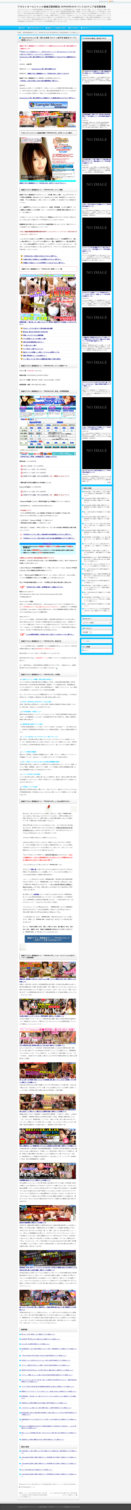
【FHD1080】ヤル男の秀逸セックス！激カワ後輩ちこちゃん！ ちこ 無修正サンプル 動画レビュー (97, 539)
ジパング (59, 1484)
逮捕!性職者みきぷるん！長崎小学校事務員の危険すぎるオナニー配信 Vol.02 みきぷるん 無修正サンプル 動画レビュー (97, 559)
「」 (34, 869)
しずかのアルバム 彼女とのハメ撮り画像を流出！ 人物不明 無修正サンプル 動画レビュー (46, 1407)
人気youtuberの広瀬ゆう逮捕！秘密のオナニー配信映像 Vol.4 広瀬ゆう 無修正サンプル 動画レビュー (97, 500)
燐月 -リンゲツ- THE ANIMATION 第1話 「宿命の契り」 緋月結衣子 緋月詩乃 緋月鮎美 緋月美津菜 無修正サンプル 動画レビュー (33, 1494)
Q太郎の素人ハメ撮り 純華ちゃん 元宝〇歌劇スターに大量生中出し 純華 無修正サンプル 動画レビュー (97, 493)
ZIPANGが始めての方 (36, 28)
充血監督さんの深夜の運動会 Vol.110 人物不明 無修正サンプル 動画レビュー (42, 1439)
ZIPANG (54, 1484)
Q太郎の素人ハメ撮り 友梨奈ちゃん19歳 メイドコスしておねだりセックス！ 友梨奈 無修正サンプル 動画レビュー (97, 587)
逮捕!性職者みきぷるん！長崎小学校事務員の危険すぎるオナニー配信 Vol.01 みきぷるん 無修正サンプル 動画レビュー (97, 575)
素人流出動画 (72, 1484)
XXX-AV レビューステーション (92, 28)
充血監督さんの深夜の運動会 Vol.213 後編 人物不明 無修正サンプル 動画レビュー (44, 1403)
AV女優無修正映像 (46, 1484)
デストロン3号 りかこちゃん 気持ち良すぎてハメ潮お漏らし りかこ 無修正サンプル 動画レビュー (97, 545)
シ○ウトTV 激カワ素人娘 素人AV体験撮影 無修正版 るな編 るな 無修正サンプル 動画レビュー (47, 1386)
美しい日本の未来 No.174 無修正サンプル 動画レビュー (37, 1469)
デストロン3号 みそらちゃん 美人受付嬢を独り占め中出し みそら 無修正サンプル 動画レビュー (97, 610)
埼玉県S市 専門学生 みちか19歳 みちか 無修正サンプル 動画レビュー (40, 1339)
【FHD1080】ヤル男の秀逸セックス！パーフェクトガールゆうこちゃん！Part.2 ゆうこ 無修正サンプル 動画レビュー (97, 599)
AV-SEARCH (74, 28)
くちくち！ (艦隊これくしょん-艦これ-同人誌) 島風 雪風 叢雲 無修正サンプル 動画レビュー (47, 1375)
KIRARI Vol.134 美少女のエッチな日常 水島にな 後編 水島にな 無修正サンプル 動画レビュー (47, 1370)
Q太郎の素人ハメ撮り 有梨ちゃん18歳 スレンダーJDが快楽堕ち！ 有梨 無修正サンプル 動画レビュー (97, 552)
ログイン (86, 650)
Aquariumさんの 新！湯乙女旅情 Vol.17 (31, 1484)
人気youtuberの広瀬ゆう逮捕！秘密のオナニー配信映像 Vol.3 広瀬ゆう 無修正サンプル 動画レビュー (97, 507)
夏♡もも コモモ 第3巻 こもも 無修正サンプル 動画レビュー (38, 1334)
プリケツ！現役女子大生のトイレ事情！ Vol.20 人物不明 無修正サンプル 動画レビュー (45, 1365)
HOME (23, 28)
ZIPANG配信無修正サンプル (27, 1487)
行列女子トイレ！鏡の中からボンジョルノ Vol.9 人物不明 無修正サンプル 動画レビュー (46, 1360)
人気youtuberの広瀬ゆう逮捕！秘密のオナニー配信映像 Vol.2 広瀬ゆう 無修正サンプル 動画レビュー (97, 518)
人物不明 (65, 1484)
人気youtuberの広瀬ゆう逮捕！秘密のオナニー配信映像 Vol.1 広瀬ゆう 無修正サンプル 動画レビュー (97, 532)
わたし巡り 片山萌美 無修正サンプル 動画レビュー (35, 1344)
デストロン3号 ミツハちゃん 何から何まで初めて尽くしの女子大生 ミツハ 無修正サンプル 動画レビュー (97, 525)
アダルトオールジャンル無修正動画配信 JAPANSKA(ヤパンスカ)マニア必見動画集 (62, 6)
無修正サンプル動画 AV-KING (57, 28)
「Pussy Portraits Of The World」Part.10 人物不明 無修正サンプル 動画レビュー (44, 1355)
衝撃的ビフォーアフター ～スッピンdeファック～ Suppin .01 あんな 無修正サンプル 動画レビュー (49, 1391)
